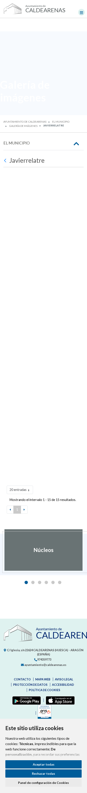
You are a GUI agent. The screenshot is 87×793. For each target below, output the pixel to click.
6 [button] (59, 582)
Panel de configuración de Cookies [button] (43, 783)
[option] (43, 550)
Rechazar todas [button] (43, 773)
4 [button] (46, 582)
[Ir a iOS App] (59, 700)
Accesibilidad (63, 684)
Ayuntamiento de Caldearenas (24, 121)
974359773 (44, 659)
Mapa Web (42, 679)
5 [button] (53, 582)
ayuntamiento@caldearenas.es (45, 665)
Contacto (22, 679)
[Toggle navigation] (81, 12)
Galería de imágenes (23, 126)
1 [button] (26, 582)
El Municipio (61, 121)
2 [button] (33, 582)
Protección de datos (30, 684)
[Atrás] (5, 160)
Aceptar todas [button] (43, 764)
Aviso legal (64, 679)
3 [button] (39, 582)
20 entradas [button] (18, 490)
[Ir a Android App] (25, 700)
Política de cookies (44, 690)
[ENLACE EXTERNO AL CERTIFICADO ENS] (43, 713)
